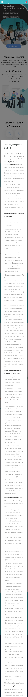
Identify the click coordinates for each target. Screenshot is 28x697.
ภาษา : (23, 2)
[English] (26, 2)
